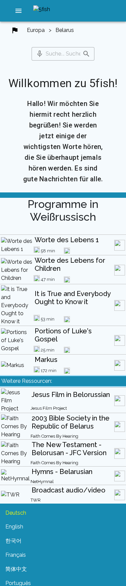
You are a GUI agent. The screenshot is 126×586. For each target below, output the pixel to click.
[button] (18, 10)
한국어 (13, 541)
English (14, 526)
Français (15, 555)
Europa (36, 30)
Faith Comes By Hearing (54, 436)
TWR (36, 500)
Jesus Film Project (49, 408)
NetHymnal (42, 481)
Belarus (64, 30)
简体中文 (16, 569)
